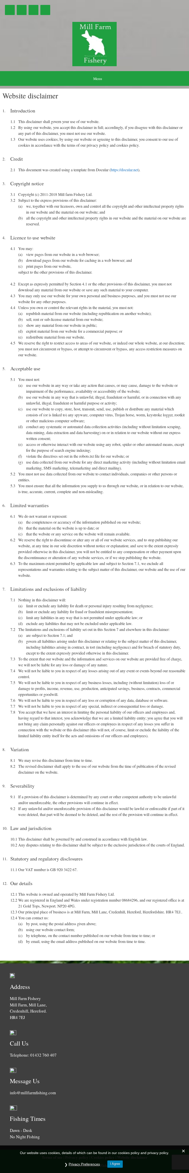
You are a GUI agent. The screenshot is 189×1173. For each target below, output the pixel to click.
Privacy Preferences (84, 1164)
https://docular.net (124, 169)
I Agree (115, 1164)
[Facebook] (10, 10)
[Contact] (45, 10)
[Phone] (33, 10)
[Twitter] (22, 10)
